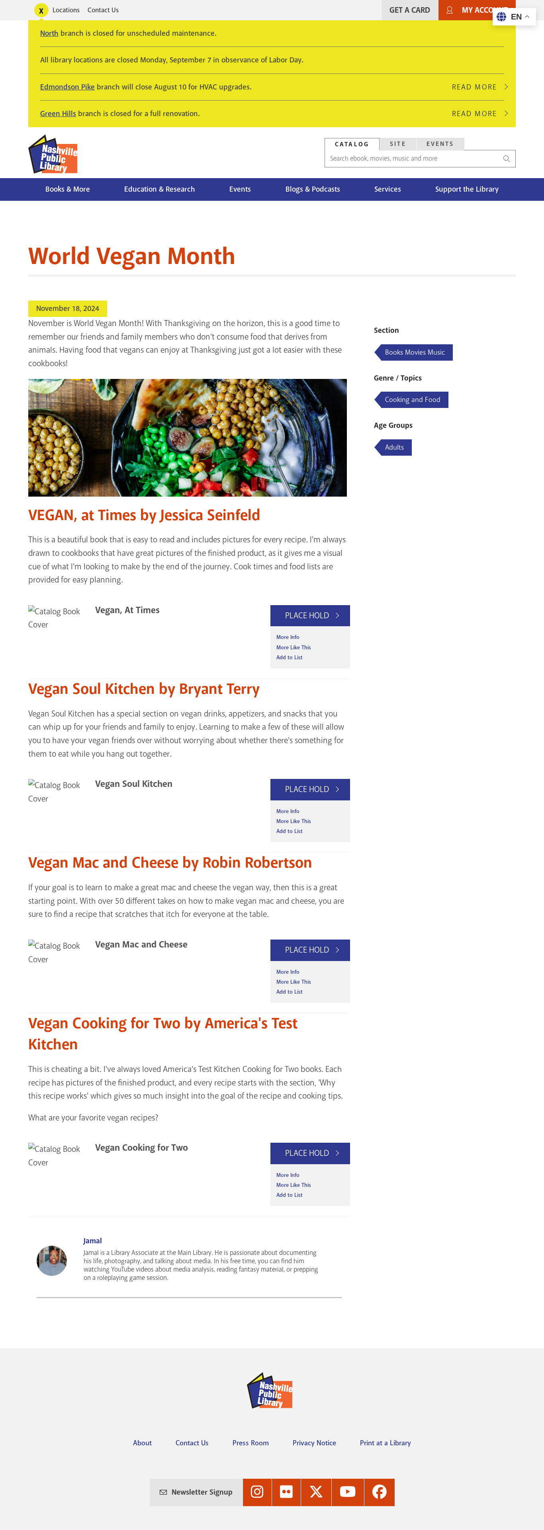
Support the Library (467, 189)
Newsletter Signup (202, 1492)
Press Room (251, 1443)
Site (398, 144)
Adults (394, 447)
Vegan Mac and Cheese (141, 944)
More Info (287, 637)
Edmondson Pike (67, 87)
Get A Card (409, 10)
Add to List (289, 657)
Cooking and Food (412, 399)
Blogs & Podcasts (313, 189)
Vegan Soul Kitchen (133, 784)
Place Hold (308, 615)
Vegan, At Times (127, 610)
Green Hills (58, 113)
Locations (66, 10)
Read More (478, 87)
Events (440, 144)
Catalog (352, 144)
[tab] (352, 144)
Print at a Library (385, 1443)
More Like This (293, 647)
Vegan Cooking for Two (141, 1147)
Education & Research (159, 189)
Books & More (67, 189)
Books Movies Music (415, 352)
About (142, 1443)
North (49, 33)
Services (387, 189)
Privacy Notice (314, 1443)
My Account (485, 10)
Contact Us (103, 10)
